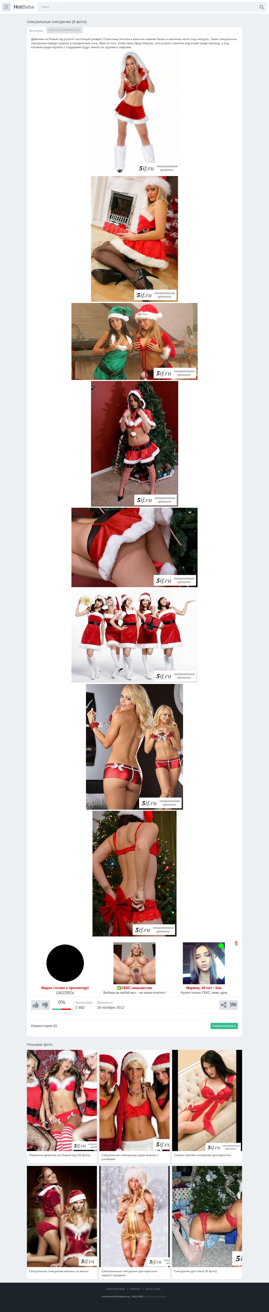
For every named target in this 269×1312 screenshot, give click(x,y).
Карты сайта (153, 1289)
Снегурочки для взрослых (64, 30)
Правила (135, 1289)
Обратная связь (115, 1289)
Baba (24, 7)
